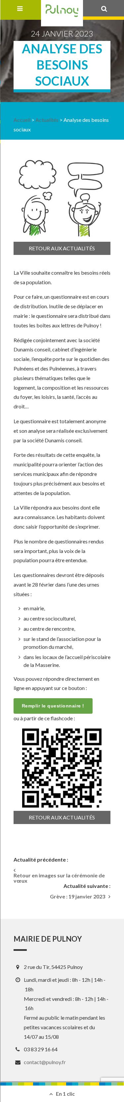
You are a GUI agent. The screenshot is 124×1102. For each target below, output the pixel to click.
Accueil (22, 120)
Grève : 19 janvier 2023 (77, 896)
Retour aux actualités (62, 248)
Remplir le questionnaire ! (53, 705)
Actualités (47, 120)
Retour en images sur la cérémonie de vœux (59, 878)
